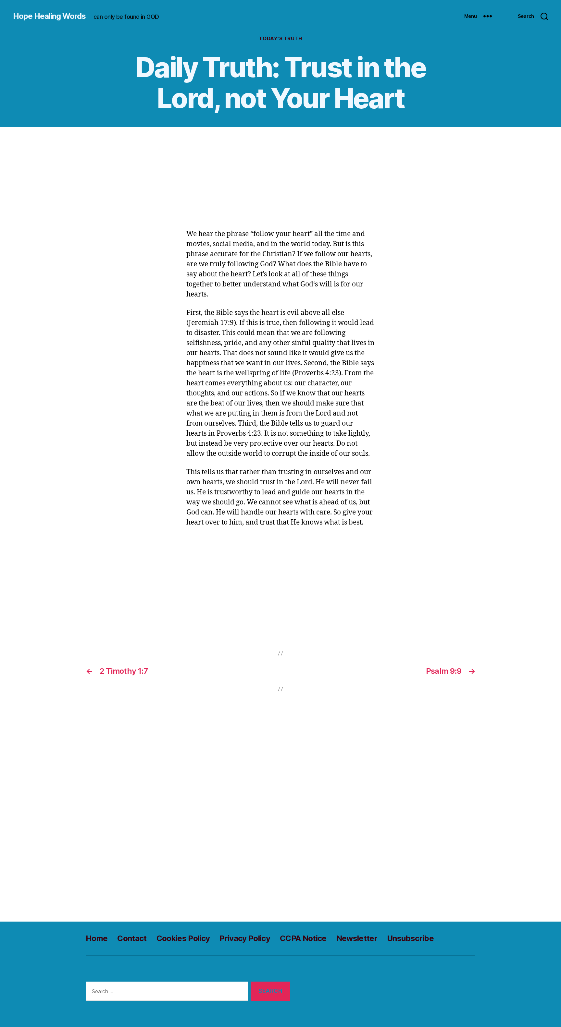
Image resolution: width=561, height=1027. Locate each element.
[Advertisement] (280, 181)
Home (96, 938)
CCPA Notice (303, 938)
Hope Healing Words (49, 16)
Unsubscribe (410, 938)
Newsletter (356, 938)
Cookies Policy (183, 938)
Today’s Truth (280, 39)
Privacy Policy (244, 938)
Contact (131, 938)
